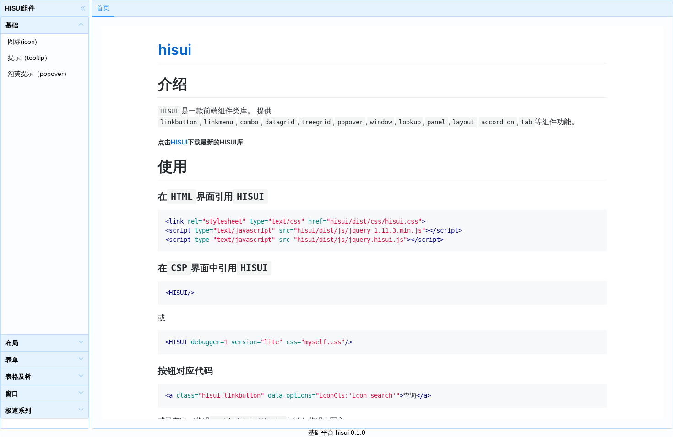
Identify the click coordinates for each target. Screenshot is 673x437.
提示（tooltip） (29, 57)
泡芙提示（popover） (39, 73)
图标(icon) (22, 41)
